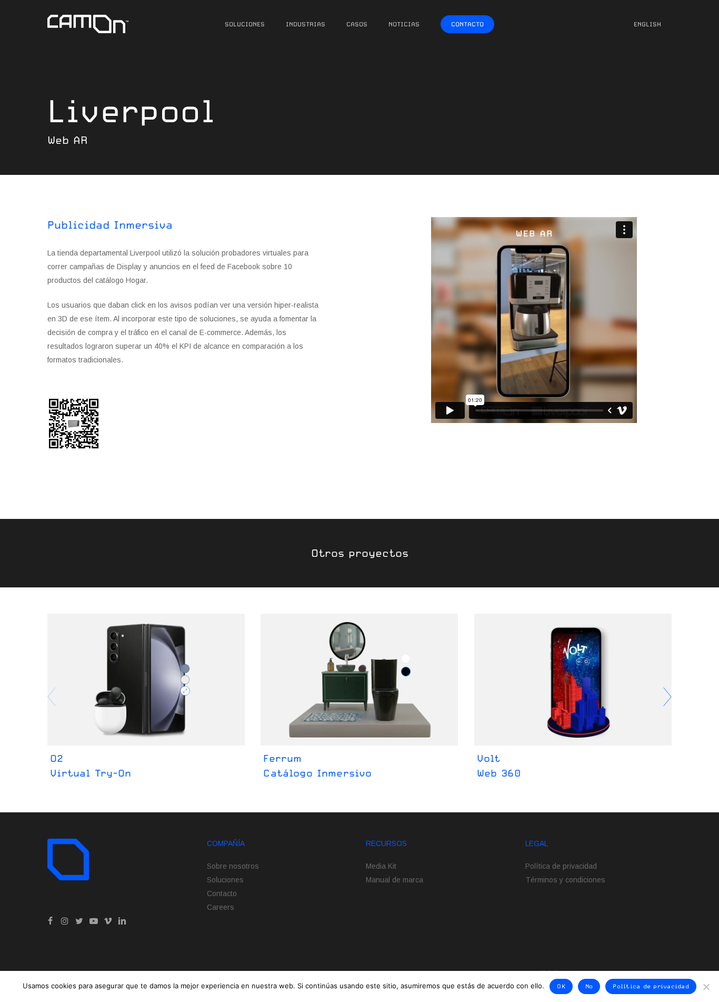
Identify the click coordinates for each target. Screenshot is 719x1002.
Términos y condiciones (565, 880)
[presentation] (667, 697)
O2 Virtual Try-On (90, 765)
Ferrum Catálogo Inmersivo (317, 765)
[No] (706, 986)
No (589, 986)
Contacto (222, 893)
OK (561, 986)
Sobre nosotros (233, 866)
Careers (220, 907)
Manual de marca (394, 880)
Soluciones (225, 880)
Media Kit (381, 866)
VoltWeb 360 (499, 765)
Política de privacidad (561, 866)
